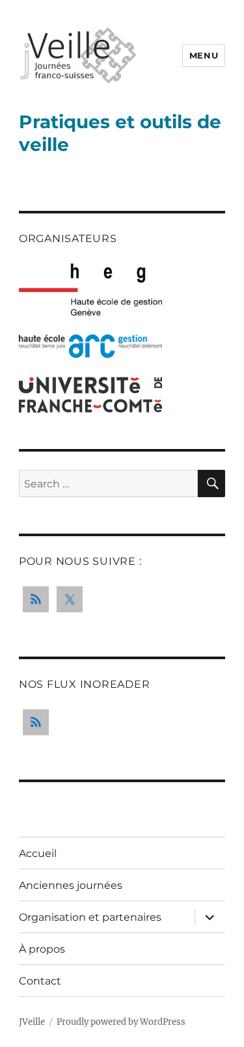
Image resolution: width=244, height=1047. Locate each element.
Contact (40, 981)
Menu (203, 55)
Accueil (38, 853)
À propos (42, 949)
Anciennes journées (70, 885)
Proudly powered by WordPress (121, 1021)
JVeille (32, 1021)
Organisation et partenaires (90, 917)
